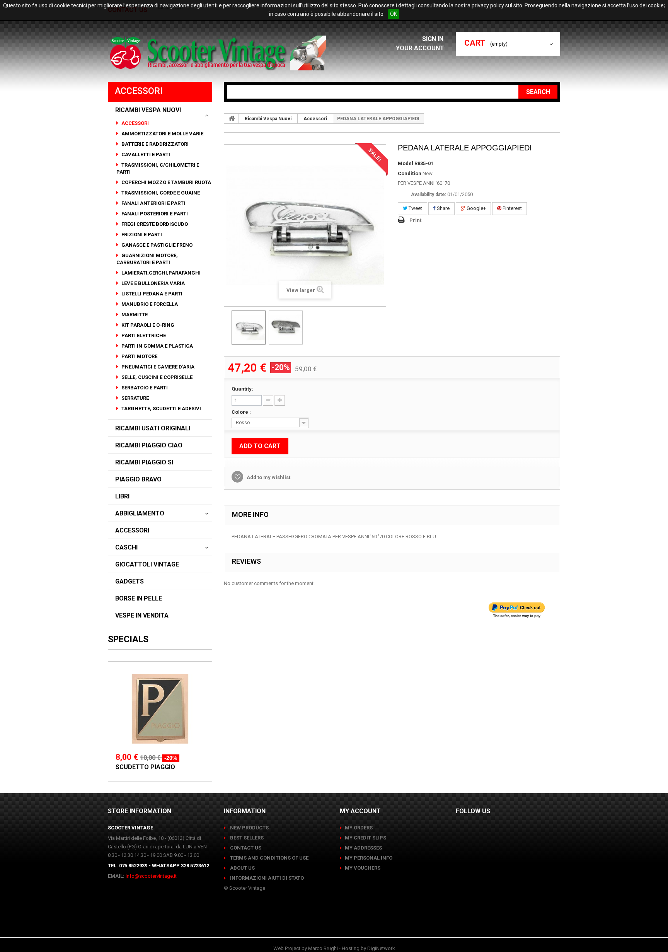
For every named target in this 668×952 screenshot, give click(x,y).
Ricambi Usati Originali (152, 428)
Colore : (242, 412)
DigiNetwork (381, 948)
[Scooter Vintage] (219, 53)
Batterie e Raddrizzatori (154, 144)
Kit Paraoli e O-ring (147, 325)
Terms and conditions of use (268, 858)
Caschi (126, 547)
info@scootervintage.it (151, 876)
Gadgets (129, 581)
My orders (359, 828)
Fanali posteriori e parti (154, 214)
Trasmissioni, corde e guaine (160, 193)
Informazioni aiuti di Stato (266, 878)
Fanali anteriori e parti (152, 203)
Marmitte (134, 314)
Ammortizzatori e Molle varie (161, 133)
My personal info (368, 858)
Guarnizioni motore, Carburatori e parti (147, 259)
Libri (122, 496)
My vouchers (362, 868)
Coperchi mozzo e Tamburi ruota (165, 182)
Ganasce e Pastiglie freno (156, 245)
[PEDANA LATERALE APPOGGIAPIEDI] (249, 328)
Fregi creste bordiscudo (154, 224)
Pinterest (511, 208)
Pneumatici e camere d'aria (157, 367)
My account (360, 811)
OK (393, 14)
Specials (128, 639)
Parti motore (138, 356)
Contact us (245, 848)
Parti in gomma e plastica (156, 346)
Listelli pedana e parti (151, 294)
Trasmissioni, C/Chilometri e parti (157, 168)
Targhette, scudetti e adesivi (160, 408)
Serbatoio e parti (144, 388)
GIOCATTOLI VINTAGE (147, 564)
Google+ (475, 208)
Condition (409, 173)
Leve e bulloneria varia (152, 283)
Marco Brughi (323, 948)
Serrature (134, 398)
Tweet (414, 208)
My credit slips (365, 838)
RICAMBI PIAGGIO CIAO (148, 445)
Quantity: (242, 389)
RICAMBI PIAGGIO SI (144, 462)
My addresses (363, 848)
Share (443, 208)
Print (415, 220)
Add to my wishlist (267, 477)
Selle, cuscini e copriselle (156, 377)
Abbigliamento (139, 513)
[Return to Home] (231, 118)
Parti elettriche (143, 335)
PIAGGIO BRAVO (138, 479)
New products (249, 828)
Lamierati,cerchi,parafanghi (160, 273)
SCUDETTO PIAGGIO (145, 767)
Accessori (134, 123)
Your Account (420, 48)
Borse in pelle (138, 598)
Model (405, 163)
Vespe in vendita (142, 615)
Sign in (433, 39)
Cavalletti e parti (145, 154)
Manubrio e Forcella (149, 304)
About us (242, 868)
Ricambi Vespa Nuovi (148, 110)
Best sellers (246, 838)
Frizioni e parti (141, 234)
